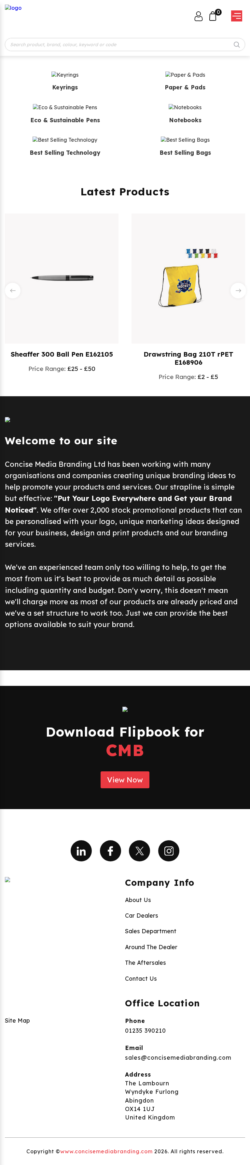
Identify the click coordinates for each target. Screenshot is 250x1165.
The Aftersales (145, 962)
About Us (138, 899)
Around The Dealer (151, 946)
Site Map (17, 1020)
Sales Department (150, 931)
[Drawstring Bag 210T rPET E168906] (188, 277)
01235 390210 (145, 1030)
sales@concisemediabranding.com (178, 1057)
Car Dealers (141, 915)
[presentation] (13, 290)
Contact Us (141, 978)
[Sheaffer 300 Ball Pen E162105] (62, 277)
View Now (125, 779)
